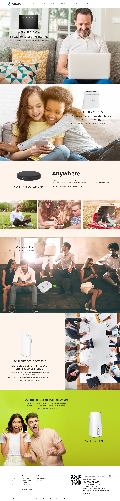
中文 (111, 3)
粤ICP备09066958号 (60, 499)
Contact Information (41, 478)
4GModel (63, 3)
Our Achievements (26, 487)
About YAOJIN (86, 3)
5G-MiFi (12, 485)
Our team (24, 482)
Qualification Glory (26, 485)
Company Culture (26, 480)
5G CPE (53, 3)
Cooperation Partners (27, 489)
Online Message (40, 480)
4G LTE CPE (32, 3)
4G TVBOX (74, 3)
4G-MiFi (43, 3)
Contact (98, 3)
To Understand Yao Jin (27, 478)
